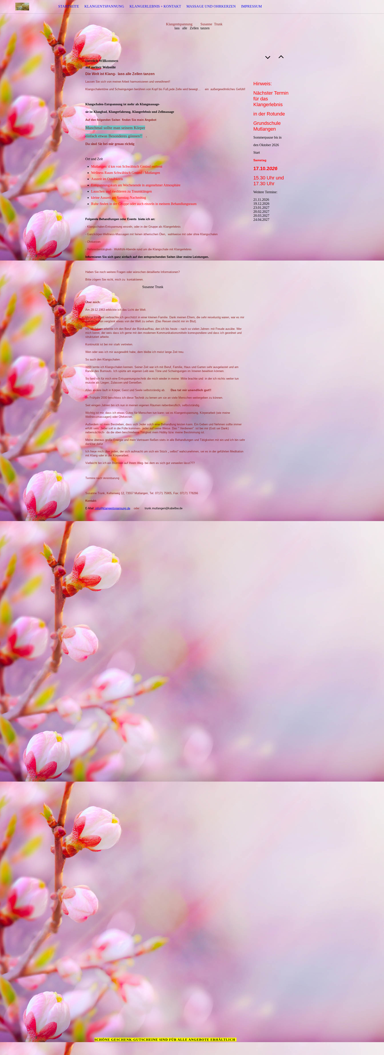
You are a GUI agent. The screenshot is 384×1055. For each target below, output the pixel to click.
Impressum (251, 6)
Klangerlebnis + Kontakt (155, 6)
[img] (22, 6)
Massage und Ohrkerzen (211, 6)
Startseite (68, 6)
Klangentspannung (104, 6)
